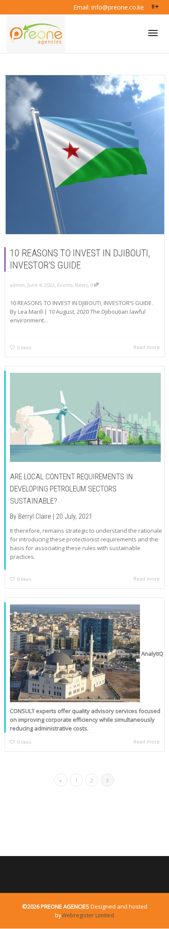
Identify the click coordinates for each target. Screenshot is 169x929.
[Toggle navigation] (152, 33)
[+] (85, 154)
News (81, 285)
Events (64, 285)
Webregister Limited (88, 915)
